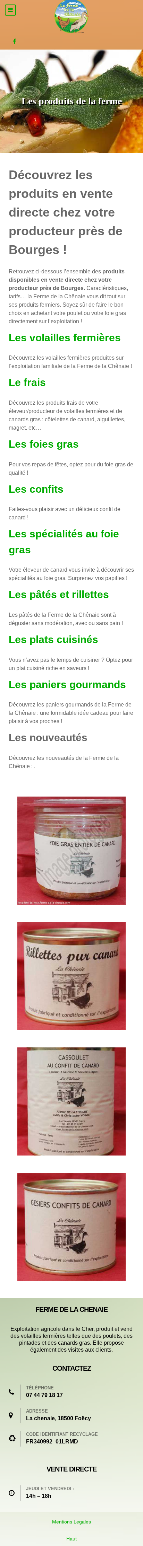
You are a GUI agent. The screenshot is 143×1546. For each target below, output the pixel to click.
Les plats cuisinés (53, 639)
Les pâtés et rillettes (59, 594)
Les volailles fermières (65, 337)
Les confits (36, 489)
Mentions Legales (71, 1522)
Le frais (27, 382)
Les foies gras (44, 444)
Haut (71, 1538)
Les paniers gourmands (67, 684)
